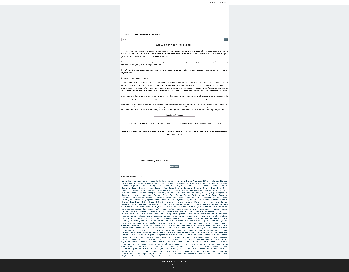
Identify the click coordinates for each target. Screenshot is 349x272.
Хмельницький (127, 251)
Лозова (174, 216)
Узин (181, 249)
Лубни (196, 216)
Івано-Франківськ (134, 181)
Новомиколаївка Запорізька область (212, 225)
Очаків (157, 230)
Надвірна (140, 223)
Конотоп (224, 209)
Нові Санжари (212, 223)
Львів (209, 216)
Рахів (184, 237)
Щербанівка (126, 256)
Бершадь (152, 186)
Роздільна (125, 239)
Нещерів (188, 223)
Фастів (202, 249)
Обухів (176, 228)
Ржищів (201, 237)
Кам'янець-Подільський (155, 207)
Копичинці (125, 211)
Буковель (197, 188)
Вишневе (170, 193)
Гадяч (150, 195)
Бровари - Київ (161, 188)
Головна (213, 2)
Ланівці (133, 216)
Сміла (180, 242)
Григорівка (190, 197)
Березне (143, 186)
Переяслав (146, 232)
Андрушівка (197, 181)
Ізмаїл (158, 181)
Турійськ (154, 249)
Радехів (158, 237)
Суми (130, 246)
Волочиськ (126, 195)
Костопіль (199, 211)
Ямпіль (148, 256)
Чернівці (206, 251)
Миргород (125, 221)
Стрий (218, 244)
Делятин (216, 197)
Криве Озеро (154, 214)
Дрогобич (165, 200)
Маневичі (167, 218)
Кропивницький (194, 214)
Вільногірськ (126, 190)
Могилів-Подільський (166, 221)
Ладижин (125, 216)
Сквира (135, 242)
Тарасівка (154, 246)
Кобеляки (172, 209)
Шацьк (165, 254)
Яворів (134, 256)
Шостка (217, 254)
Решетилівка (192, 237)
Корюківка (184, 211)
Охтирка (150, 230)
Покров (134, 235)
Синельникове (215, 239)
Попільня (215, 235)
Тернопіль (191, 246)
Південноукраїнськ (168, 230)
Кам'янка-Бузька (195, 207)
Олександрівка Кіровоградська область (211, 228)
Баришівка (190, 183)
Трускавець (136, 249)
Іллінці (176, 181)
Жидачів (205, 200)
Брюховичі (188, 188)
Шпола (224, 254)
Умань (195, 249)
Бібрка (205, 181)
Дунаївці (190, 200)
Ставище (144, 244)
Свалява (191, 239)
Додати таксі (222, 2)
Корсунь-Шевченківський (168, 211)
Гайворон (157, 195)
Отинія (142, 230)
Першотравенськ (159, 232)
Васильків (150, 190)
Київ (157, 209)
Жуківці (144, 202)
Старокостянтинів (188, 244)
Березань (135, 186)
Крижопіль (173, 214)
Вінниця (136, 190)
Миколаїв (199, 218)
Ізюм (164, 181)
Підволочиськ (182, 230)
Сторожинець (209, 244)
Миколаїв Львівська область (216, 218)
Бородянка (126, 188)
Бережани (125, 186)
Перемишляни (127, 232)
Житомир (214, 200)
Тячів (167, 249)
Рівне (140, 237)
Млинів (154, 221)
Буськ (213, 188)
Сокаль (195, 242)
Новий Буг (148, 225)
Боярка (142, 188)
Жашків (198, 200)
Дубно (173, 200)
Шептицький (192, 254)
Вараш (142, 190)
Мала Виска (151, 218)
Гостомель (167, 197)
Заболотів (160, 202)
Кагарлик (187, 204)
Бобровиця (168, 186)
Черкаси (197, 251)
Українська (176, 265)
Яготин (141, 256)
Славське (143, 242)
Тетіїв (199, 246)
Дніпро (130, 200)
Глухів (194, 195)
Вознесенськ (180, 193)
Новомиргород (127, 228)
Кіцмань (179, 204)
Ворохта (143, 195)
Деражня (223, 197)
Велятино (207, 190)
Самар (145, 239)
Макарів (141, 218)
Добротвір (149, 200)
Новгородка (136, 225)
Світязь (184, 239)
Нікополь (131, 223)
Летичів (149, 216)
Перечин (137, 232)
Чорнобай (223, 251)
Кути (220, 214)
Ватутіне (158, 190)
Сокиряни (204, 242)
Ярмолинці (163, 256)
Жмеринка (223, 200)
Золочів (163, 204)
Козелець (187, 209)
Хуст (180, 251)
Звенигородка (213, 202)
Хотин (162, 251)
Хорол (145, 251)
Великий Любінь (196, 190)
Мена (184, 218)
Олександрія (127, 230)
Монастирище (195, 221)
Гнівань (201, 195)
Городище (126, 197)
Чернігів (214, 251)
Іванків (124, 181)
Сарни (158, 239)
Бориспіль (223, 186)
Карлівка (130, 209)
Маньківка (176, 218)
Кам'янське (207, 207)
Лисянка (167, 216)
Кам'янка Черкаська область (176, 207)
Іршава (189, 181)
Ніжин (124, 223)
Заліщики (169, 202)
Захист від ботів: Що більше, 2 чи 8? (154, 161)
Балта (163, 183)
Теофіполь (171, 246)
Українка (188, 249)
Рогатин (208, 237)
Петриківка (171, 232)
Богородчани (179, 186)
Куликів (214, 214)
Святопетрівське (202, 239)
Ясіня (171, 256)
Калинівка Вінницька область (206, 204)
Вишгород (162, 193)
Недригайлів (151, 223)
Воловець (190, 193)
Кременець (134, 214)
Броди (171, 188)
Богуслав (189, 186)
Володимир (210, 193)
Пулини (125, 237)
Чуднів (151, 254)
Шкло (210, 254)
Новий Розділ (160, 225)
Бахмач (198, 183)
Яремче (155, 256)
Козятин (208, 209)
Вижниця (135, 193)
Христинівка (171, 251)
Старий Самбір (167, 244)
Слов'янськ (171, 242)
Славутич (161, 242)
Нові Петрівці (199, 223)
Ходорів (138, 251)
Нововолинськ (174, 225)
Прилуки (224, 235)
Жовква (125, 202)
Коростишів (153, 211)
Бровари (150, 188)
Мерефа (191, 218)
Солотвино (214, 242)
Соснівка (223, 242)
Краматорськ (222, 211)
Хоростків (154, 251)
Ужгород (174, 249)
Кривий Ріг (164, 214)
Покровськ (142, 235)
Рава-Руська (149, 237)
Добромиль (139, 200)
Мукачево (223, 221)
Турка (161, 249)
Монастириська (182, 221)
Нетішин (180, 223)
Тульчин (146, 249)
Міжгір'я (134, 218)
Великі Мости (168, 190)
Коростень (143, 211)
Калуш (142, 207)
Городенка (223, 195)
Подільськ (125, 235)
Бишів (159, 186)
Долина (157, 200)
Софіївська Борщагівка (131, 244)
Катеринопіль (140, 209)
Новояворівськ (140, 228)
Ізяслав (170, 181)
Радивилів (166, 237)
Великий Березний (182, 190)
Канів (124, 209)
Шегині (173, 254)
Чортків (137, 254)
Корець (134, 211)
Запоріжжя (179, 202)
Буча (219, 188)
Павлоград (193, 230)
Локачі (181, 216)
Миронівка (145, 221)
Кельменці (151, 209)
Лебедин (141, 216)
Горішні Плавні (211, 195)
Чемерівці (188, 251)
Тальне (145, 246)
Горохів (159, 197)
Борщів (134, 188)
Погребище (223, 232)
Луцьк (203, 216)
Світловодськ (174, 239)
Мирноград (135, 221)
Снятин (187, 242)
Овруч (183, 228)
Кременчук (144, 214)
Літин (225, 214)
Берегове (223, 183)
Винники (143, 193)
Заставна (188, 202)
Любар (215, 216)
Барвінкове (180, 183)
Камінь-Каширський (220, 207)
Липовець (158, 216)
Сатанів (165, 239)
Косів (191, 211)
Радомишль (176, 237)
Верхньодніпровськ (220, 190)
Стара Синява (154, 244)
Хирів (216, 249)
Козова (201, 209)
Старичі (177, 244)
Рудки (139, 239)
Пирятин (213, 232)
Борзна (205, 186)
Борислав (214, 186)
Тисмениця (207, 246)
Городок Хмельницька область (143, 197)
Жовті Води (134, 202)
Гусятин (198, 197)
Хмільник (223, 249)
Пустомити (133, 237)
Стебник (200, 244)
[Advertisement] (174, 17)
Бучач (225, 188)
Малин (159, 218)
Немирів (171, 223)
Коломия (216, 209)
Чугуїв (144, 254)
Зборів (203, 202)
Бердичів (215, 183)
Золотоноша (153, 204)
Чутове (158, 254)
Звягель (224, 202)
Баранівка (170, 183)
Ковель (180, 209)
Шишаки (202, 254)
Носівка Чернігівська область (160, 228)
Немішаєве (162, 223)
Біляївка (148, 183)
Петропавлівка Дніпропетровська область (193, 232)
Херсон (209, 249)
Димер (124, 200)
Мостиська (214, 221)
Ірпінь (183, 181)
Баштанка (206, 183)
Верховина (126, 193)
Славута (152, 242)
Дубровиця (181, 200)
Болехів (198, 186)
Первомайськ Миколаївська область (213, 230)
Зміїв (134, 204)
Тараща (162, 246)
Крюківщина (205, 214)
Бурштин (206, 188)
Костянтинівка (210, 211)
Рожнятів (223, 237)
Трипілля (223, 246)
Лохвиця (189, 216)
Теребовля (181, 246)
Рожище (216, 237)
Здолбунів (126, 204)
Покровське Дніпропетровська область (162, 235)
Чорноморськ (127, 254)
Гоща (175, 197)
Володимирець (221, 193)
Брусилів (178, 188)
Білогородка (138, 183)
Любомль (125, 218)
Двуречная (207, 197)
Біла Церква (214, 181)
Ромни (133, 239)
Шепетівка (182, 254)
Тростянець (126, 249)
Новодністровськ (188, 225)
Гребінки (181, 197)
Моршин (205, 221)
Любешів (223, 216)
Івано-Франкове (149, 181)
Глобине (187, 195)
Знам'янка (142, 204)
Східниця (137, 246)
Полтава (207, 235)
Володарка (200, 193)
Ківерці (171, 204)
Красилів (125, 214)
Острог (135, 230)
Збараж (196, 202)
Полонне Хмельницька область (191, 235)
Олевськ (190, 228)
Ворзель (135, 195)
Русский (176, 268)
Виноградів (152, 193)
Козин (195, 209)
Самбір (152, 239)
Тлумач (215, 246)
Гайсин (165, 195)
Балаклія (155, 183)
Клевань (164, 209)
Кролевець (182, 214)
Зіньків (151, 202)
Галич (172, 195)
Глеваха (179, 195)
